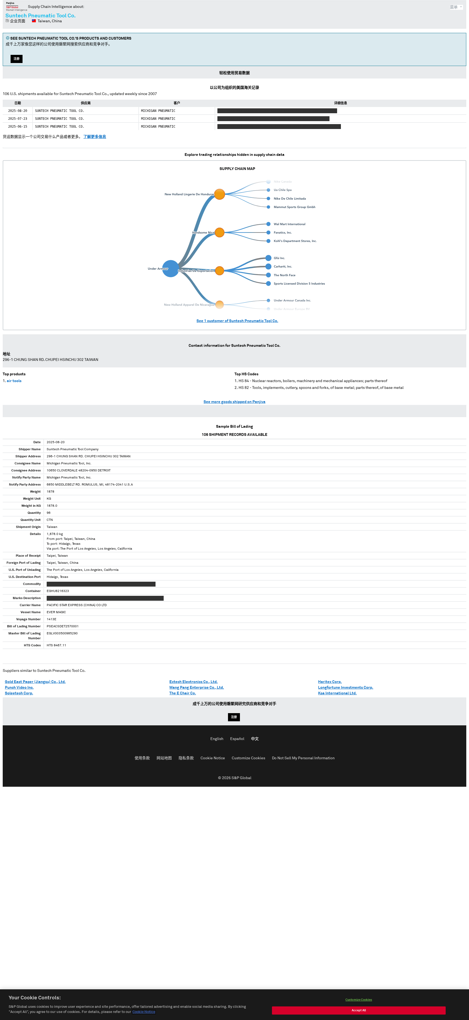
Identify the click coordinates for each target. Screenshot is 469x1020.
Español (237, 739)
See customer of (237, 321)
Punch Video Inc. (19, 688)
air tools (14, 381)
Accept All (359, 1010)
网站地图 (164, 758)
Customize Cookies (248, 758)
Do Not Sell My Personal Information (303, 758)
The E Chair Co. (182, 693)
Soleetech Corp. (19, 693)
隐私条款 (186, 758)
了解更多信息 (94, 137)
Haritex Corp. (330, 682)
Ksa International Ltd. (337, 693)
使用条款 (142, 758)
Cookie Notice (213, 758)
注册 (17, 58)
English (216, 739)
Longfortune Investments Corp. (345, 688)
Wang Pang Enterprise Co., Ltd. (196, 688)
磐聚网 (16, 6)
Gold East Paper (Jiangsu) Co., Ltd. (35, 682)
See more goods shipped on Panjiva (234, 402)
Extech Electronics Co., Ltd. (193, 682)
